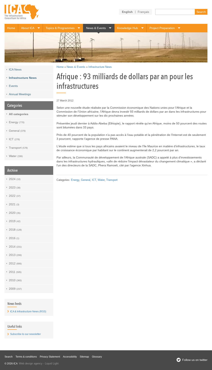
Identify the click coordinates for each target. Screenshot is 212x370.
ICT (94, 180)
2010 (15, 280)
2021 (14, 204)
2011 (15, 272)
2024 (14, 179)
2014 (15, 246)
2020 (14, 212)
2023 (14, 187)
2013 (15, 255)
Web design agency (30, 363)
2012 (15, 263)
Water (101, 180)
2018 (15, 229)
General (85, 180)
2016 (14, 238)
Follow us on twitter (194, 359)
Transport (112, 180)
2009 (15, 288)
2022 (14, 195)
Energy (75, 180)
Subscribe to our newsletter (25, 334)
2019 (14, 221)
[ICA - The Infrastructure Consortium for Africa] (22, 11)
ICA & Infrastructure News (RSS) (28, 311)
